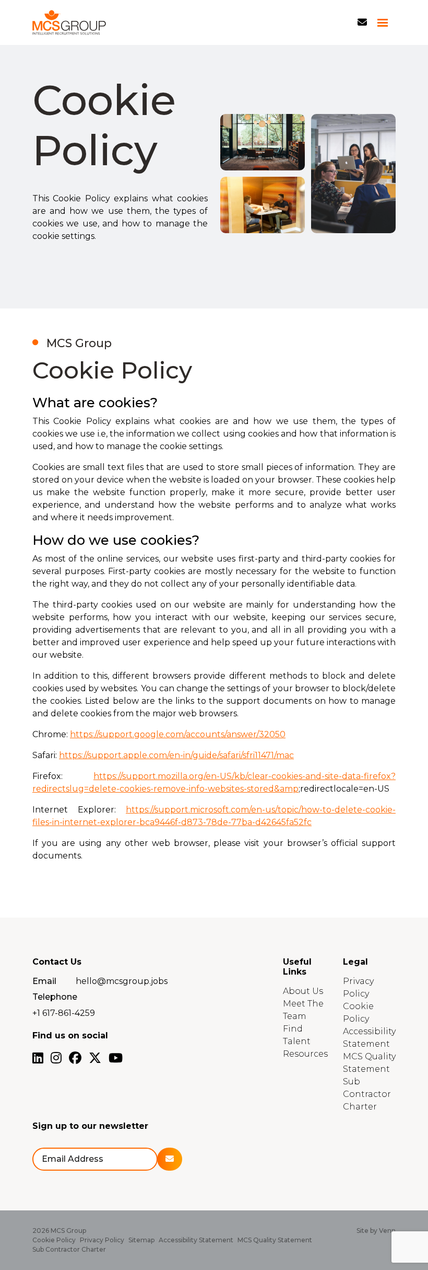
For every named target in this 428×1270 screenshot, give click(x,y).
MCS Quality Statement (274, 1240)
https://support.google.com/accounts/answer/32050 (178, 734)
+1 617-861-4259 (63, 1013)
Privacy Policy (102, 1240)
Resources (305, 1054)
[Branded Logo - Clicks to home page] (69, 22)
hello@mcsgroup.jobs (122, 981)
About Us (303, 991)
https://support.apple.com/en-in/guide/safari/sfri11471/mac (176, 755)
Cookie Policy (54, 1240)
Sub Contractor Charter (367, 1094)
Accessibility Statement (196, 1240)
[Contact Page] (362, 22)
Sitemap (141, 1240)
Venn (387, 1230)
